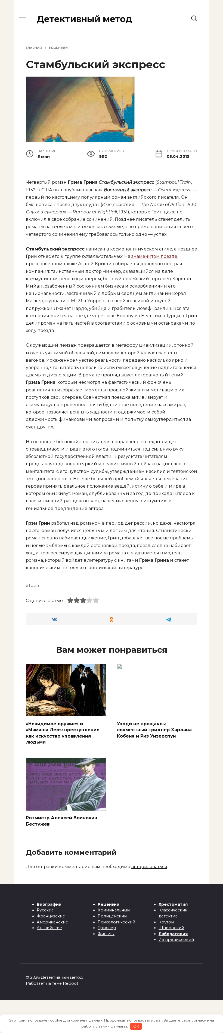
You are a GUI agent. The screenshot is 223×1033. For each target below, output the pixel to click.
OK (136, 1026)
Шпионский (171, 927)
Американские (52, 922)
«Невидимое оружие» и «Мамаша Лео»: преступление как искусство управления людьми (63, 732)
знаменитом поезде (154, 256)
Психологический (116, 922)
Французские (51, 916)
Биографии (49, 904)
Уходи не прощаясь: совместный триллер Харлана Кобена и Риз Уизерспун (154, 729)
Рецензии (108, 904)
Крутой (166, 922)
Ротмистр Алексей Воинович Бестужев (61, 820)
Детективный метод (84, 19)
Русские (45, 910)
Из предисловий (176, 939)
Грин (34, 585)
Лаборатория (173, 933)
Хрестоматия (173, 904)
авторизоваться (149, 866)
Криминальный (114, 910)
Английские (49, 927)
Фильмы (106, 933)
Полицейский (112, 916)
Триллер (107, 927)
